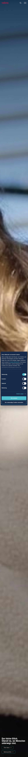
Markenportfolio (7, 752)
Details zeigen (20, 393)
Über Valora (6, 747)
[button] (20, 3)
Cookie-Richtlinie (14, 362)
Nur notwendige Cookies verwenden (14, 402)
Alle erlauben (14, 398)
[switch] (24, 379)
